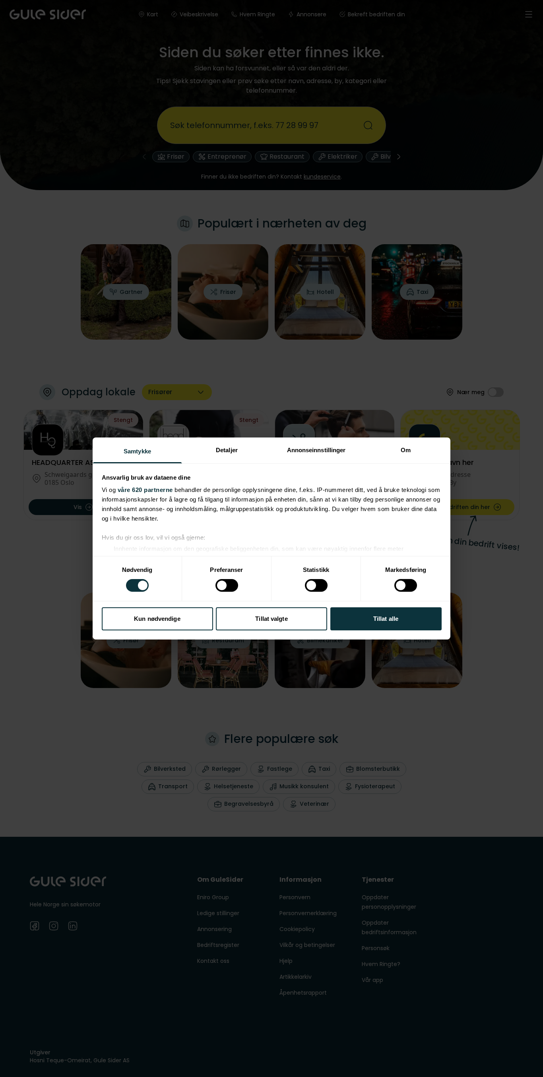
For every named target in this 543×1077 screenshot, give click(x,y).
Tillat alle (385, 618)
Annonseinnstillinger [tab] (316, 450)
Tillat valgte (271, 618)
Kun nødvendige (157, 618)
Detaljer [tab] (227, 450)
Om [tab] (406, 450)
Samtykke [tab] (137, 451)
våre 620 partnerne (145, 489)
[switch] (226, 585)
